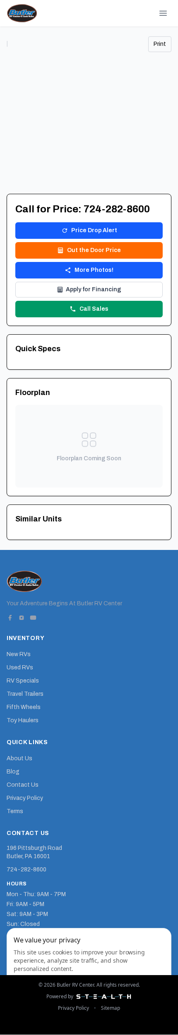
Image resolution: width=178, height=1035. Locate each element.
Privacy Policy (25, 798)
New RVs (19, 654)
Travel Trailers (25, 694)
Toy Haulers (22, 720)
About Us (19, 758)
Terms (15, 811)
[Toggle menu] (163, 13)
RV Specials (23, 681)
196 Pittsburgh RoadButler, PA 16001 (34, 852)
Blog (13, 772)
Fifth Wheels (24, 707)
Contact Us (22, 785)
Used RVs (20, 667)
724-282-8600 (26, 869)
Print (160, 44)
